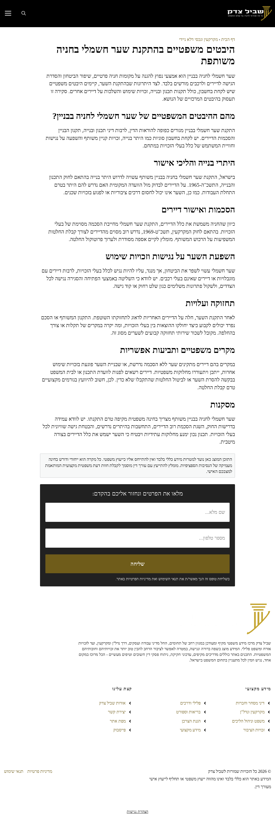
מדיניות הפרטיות (138, 579)
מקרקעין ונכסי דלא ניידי (198, 39)
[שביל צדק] (249, 13)
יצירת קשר (117, 712)
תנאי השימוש (168, 579)
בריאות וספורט (188, 712)
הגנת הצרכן (191, 721)
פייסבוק (119, 730)
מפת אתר (118, 721)
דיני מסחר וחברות (250, 703)
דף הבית (228, 39)
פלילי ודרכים (190, 703)
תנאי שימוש (13, 771)
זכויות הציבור (254, 730)
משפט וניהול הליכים (248, 721)
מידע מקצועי (190, 730)
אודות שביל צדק (112, 703)
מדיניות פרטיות (39, 771)
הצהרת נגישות (137, 812)
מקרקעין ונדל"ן (252, 712)
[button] (24, 13)
